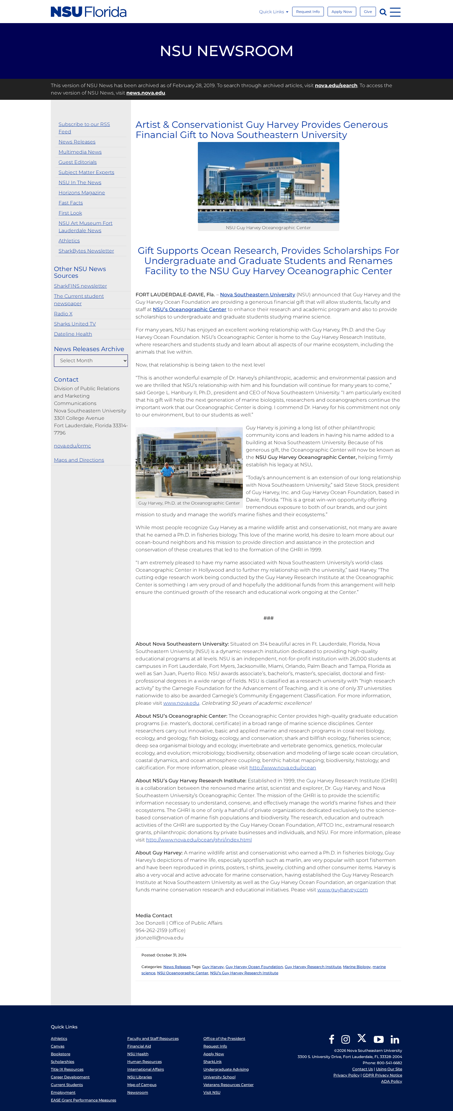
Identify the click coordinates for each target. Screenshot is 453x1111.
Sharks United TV (75, 324)
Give (368, 11)
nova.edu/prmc (72, 446)
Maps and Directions (79, 460)
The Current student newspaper (79, 299)
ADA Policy (391, 1081)
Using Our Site (389, 1069)
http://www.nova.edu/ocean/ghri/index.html (199, 840)
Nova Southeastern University (257, 295)
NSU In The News (80, 182)
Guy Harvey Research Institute (313, 966)
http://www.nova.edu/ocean (282, 768)
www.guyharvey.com (342, 890)
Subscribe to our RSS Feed (84, 128)
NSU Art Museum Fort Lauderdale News (85, 226)
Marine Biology (357, 966)
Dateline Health (73, 334)
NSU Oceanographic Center (182, 973)
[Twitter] (362, 1041)
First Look (70, 213)
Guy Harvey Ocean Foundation (254, 966)
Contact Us (362, 1069)
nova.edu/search (336, 85)
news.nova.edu (145, 93)
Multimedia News (80, 152)
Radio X (63, 314)
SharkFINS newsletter (80, 286)
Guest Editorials (78, 162)
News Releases (77, 142)
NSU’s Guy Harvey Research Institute (244, 973)
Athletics (69, 241)
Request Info (308, 11)
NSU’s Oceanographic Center (189, 309)
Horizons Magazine (82, 193)
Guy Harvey (213, 966)
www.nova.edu (181, 703)
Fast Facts (71, 203)
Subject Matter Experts (86, 172)
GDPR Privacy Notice (382, 1075)
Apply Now (342, 11)
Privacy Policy (346, 1075)
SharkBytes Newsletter (86, 251)
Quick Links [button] (272, 11)
